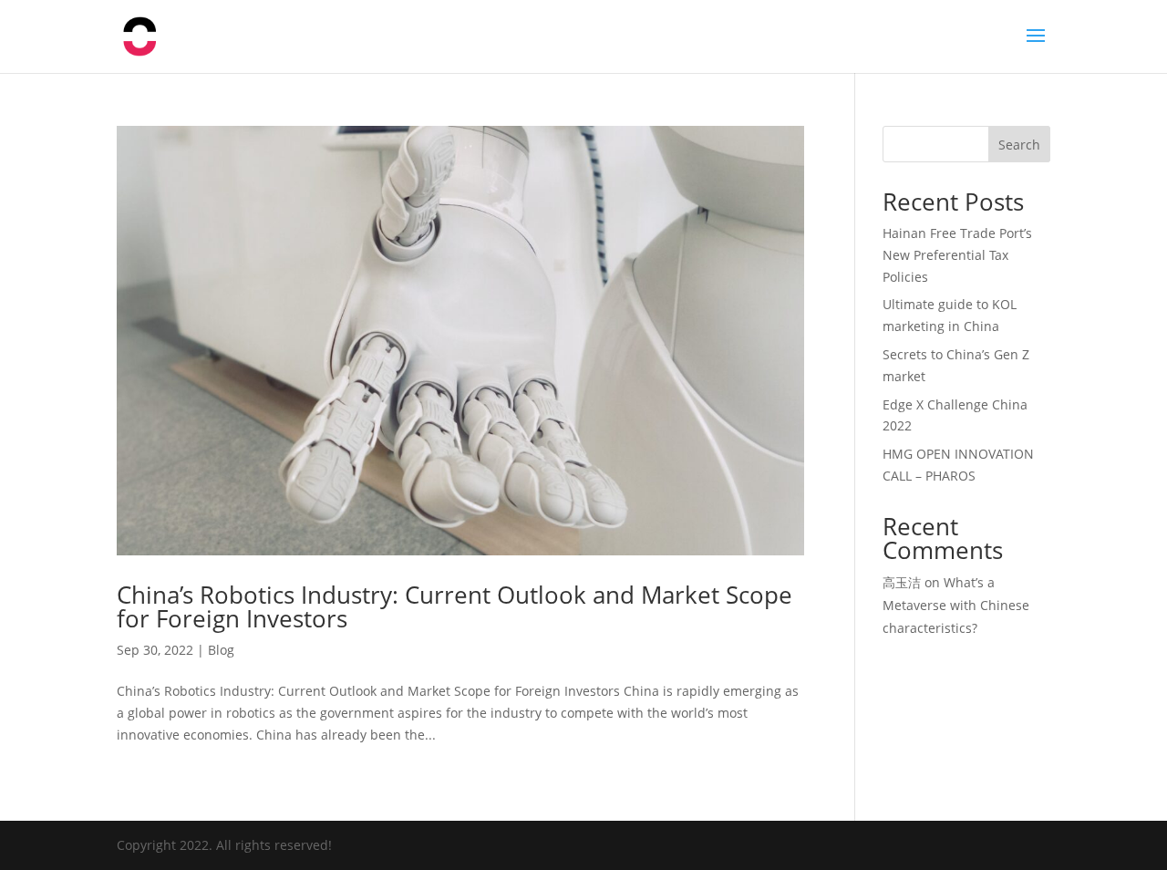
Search (1019, 144)
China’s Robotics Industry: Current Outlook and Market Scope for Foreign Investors (454, 606)
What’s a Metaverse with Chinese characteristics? (956, 605)
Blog (221, 649)
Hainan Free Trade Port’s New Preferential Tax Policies (957, 254)
